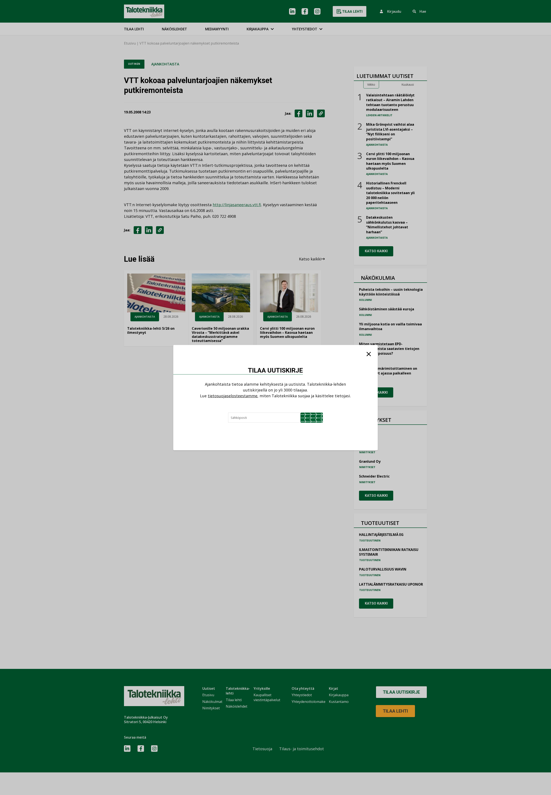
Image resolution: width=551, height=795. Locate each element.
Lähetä (311, 418)
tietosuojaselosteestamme (232, 395)
